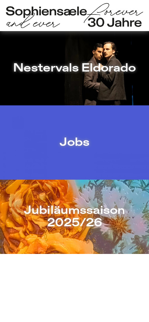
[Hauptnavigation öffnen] (74, 15)
